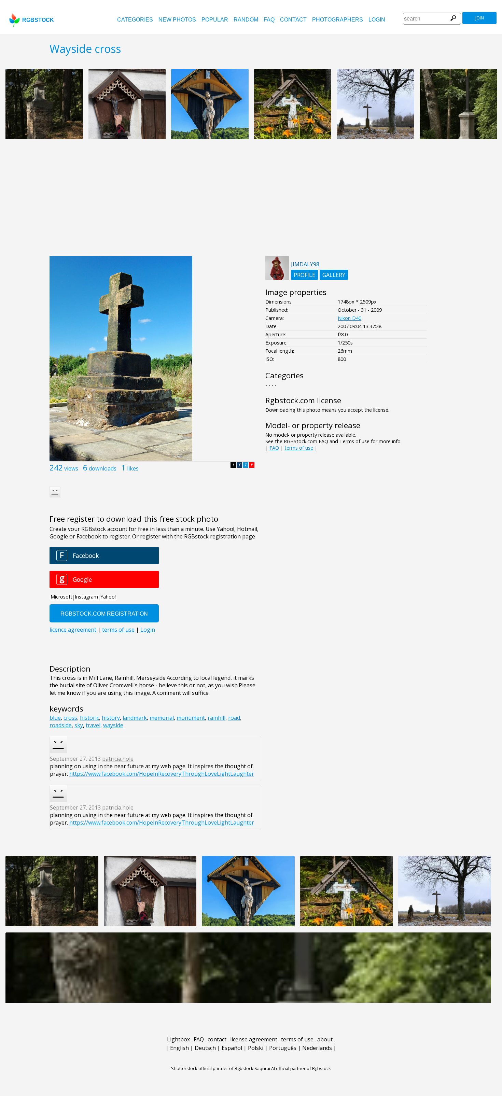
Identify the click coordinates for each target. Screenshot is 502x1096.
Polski (255, 1048)
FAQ (269, 20)
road (234, 717)
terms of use (298, 448)
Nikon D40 (349, 318)
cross (70, 717)
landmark (135, 717)
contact (293, 20)
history (111, 717)
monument (191, 717)
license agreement (253, 1039)
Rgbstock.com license (303, 400)
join (479, 18)
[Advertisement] (251, 201)
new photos (177, 20)
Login (376, 20)
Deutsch (205, 1048)
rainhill (216, 717)
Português (282, 1048)
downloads (102, 468)
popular (214, 20)
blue (55, 717)
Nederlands (317, 1048)
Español (232, 1048)
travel (93, 725)
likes (133, 468)
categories (135, 20)
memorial (162, 717)
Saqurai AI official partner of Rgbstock (292, 1068)
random (246, 20)
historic (89, 717)
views (71, 468)
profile (304, 275)
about (325, 1039)
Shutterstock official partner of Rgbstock (212, 1068)
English (179, 1048)
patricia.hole (118, 758)
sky (78, 725)
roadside (61, 725)
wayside (113, 725)
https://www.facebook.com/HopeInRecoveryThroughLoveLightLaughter (161, 773)
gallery (333, 275)
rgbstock (38, 20)
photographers (337, 20)
